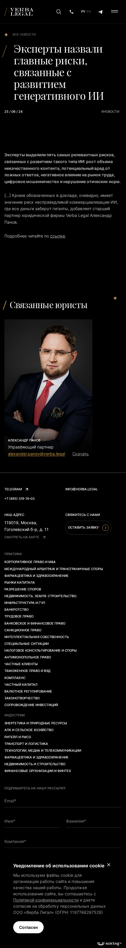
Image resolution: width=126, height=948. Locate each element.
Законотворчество (22, 698)
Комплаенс (14, 678)
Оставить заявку (83, 527)
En (88, 11)
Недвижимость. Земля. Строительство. (40, 596)
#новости (110, 111)
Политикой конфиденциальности (46, 899)
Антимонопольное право (27, 657)
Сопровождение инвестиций (31, 705)
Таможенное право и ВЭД (27, 671)
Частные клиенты (21, 664)
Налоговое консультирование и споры (40, 650)
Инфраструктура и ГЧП (24, 603)
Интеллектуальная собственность (36, 637)
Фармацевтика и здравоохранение (36, 576)
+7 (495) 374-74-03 (19, 499)
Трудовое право (18, 616)
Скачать (80, 453)
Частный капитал (21, 685)
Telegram (13, 489)
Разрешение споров (22, 589)
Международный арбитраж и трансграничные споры (53, 569)
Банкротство (16, 609)
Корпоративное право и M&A (30, 562)
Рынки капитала (19, 582)
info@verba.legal (81, 489)
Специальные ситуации (26, 644)
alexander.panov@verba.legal (36, 453)
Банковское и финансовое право (34, 623)
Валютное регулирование (28, 691)
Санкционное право (22, 630)
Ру (83, 11)
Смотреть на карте (21, 537)
